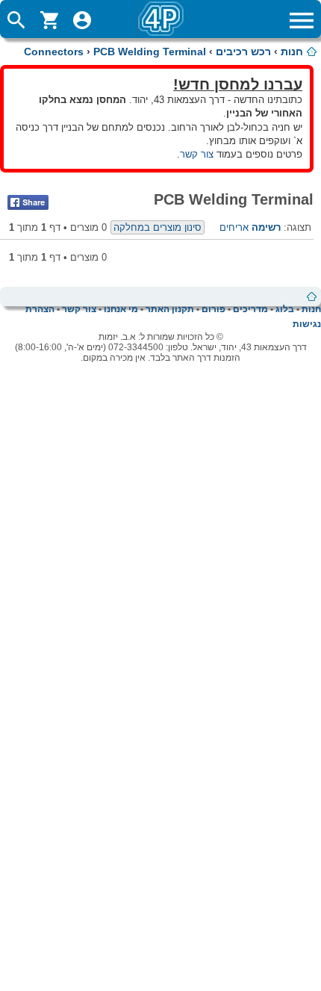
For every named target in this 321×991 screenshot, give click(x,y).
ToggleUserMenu (82, 20)
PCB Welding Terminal (149, 52)
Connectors (54, 52)
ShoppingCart (49, 20)
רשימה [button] (266, 227)
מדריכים (250, 309)
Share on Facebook (28, 202)
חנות (292, 52)
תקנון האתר (170, 309)
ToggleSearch (16, 20)
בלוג (284, 309)
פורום (213, 309)
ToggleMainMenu (302, 20)
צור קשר (197, 154)
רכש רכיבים (243, 52)
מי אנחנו (121, 309)
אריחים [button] (234, 227)
